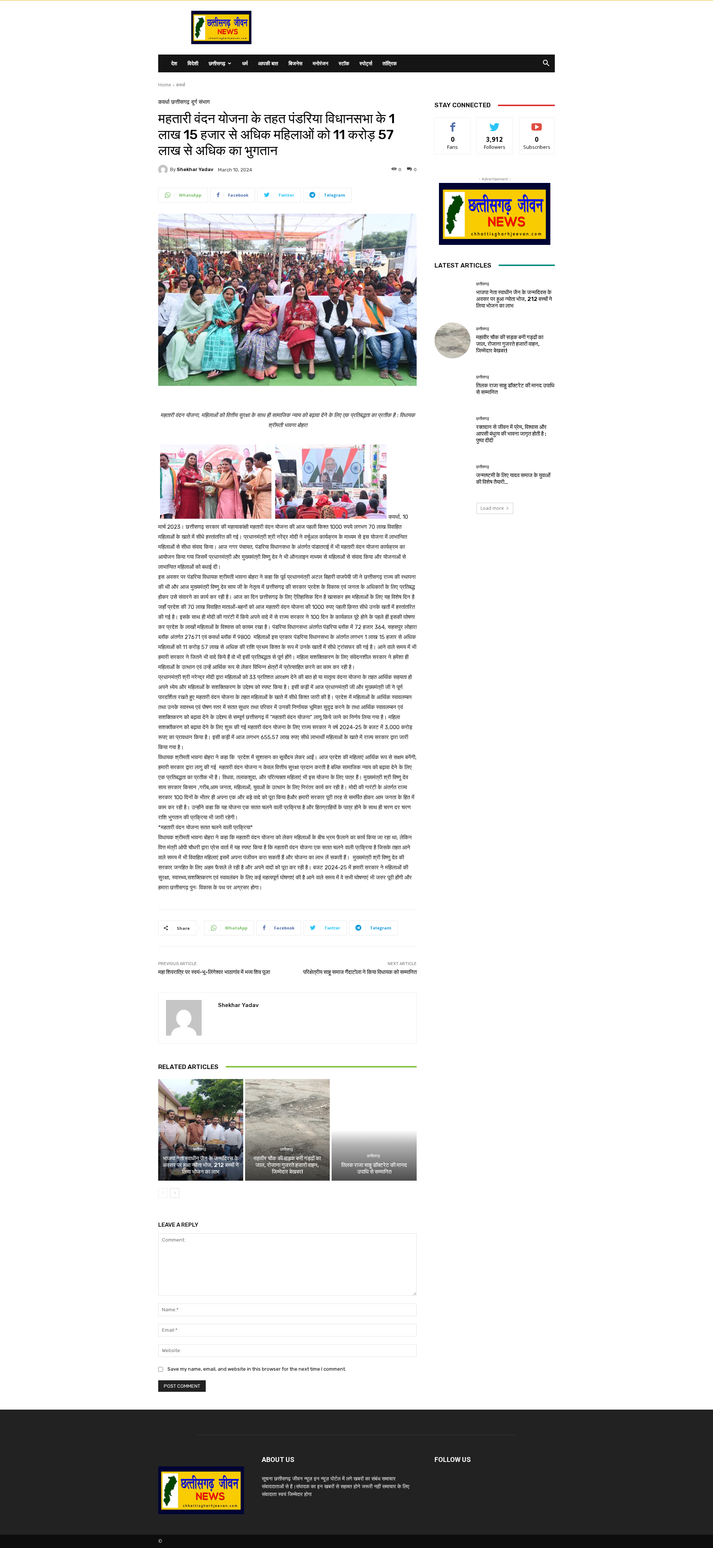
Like (453, 123)
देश (174, 63)
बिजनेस (295, 63)
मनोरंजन (320, 63)
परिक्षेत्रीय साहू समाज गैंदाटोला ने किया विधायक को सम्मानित (360, 972)
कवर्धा (180, 85)
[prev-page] (162, 1193)
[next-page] (174, 1193)
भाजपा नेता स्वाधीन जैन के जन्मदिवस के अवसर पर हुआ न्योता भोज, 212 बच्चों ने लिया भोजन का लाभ (201, 1165)
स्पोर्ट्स (365, 63)
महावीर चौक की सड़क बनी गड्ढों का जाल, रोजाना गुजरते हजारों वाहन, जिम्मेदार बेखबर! (287, 1165)
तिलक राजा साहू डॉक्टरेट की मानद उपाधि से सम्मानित (374, 1168)
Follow (495, 123)
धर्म (245, 63)
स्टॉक (344, 63)
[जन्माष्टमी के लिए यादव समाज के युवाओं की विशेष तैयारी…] (452, 475)
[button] (546, 64)
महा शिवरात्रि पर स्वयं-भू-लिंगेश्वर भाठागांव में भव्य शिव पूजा (214, 972)
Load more (492, 508)
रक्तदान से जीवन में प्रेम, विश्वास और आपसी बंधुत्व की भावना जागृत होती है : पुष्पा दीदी (511, 434)
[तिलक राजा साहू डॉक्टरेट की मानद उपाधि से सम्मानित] (374, 1130)
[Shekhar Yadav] (164, 169)
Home (164, 85)
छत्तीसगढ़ (217, 63)
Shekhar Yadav (195, 169)
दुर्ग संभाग (200, 102)
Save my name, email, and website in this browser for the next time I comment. (256, 1369)
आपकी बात (268, 63)
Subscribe (536, 123)
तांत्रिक (389, 63)
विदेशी (193, 63)
